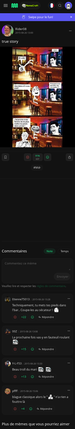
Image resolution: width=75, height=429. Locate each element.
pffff (14, 391)
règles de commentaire (51, 286)
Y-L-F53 (16, 363)
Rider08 (21, 29)
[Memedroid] (14, 5)
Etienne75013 (20, 299)
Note (50, 251)
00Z (14, 331)
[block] (70, 31)
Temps (65, 251)
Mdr (38, 167)
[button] (60, 5)
